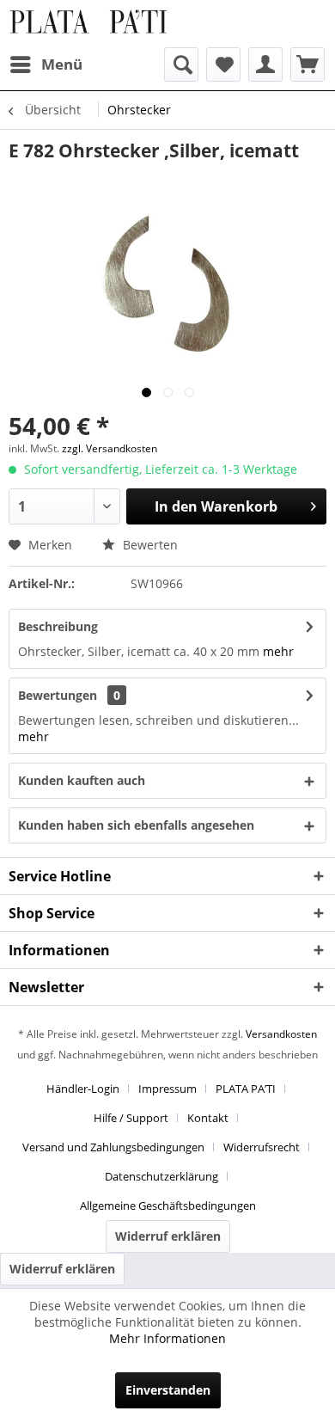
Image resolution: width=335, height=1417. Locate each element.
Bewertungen (57, 695)
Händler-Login (82, 1088)
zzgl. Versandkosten (109, 448)
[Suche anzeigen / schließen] (181, 64)
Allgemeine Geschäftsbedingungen (168, 1205)
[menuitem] (45, 64)
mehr (278, 651)
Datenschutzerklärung (161, 1176)
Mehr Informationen (167, 1338)
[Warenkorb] (307, 64)
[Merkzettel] (223, 64)
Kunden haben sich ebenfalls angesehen (136, 825)
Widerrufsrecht (261, 1147)
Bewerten (148, 545)
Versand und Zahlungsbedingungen (113, 1147)
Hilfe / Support (131, 1118)
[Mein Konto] (265, 64)
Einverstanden (167, 1390)
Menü (61, 64)
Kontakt (207, 1118)
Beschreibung (58, 626)
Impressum (167, 1088)
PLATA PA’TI (246, 1088)
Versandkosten (281, 1034)
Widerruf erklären (168, 1236)
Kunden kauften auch (81, 780)
